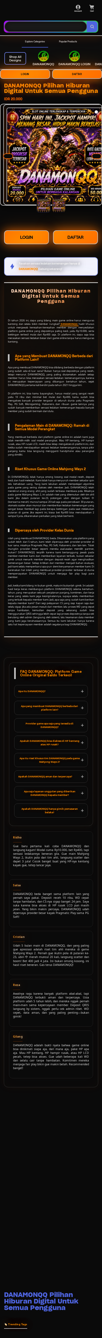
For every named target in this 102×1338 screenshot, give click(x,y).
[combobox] (45, 26)
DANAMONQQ (69, 324)
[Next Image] (96, 156)
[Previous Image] (8, 156)
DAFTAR (75, 237)
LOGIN (25, 74)
